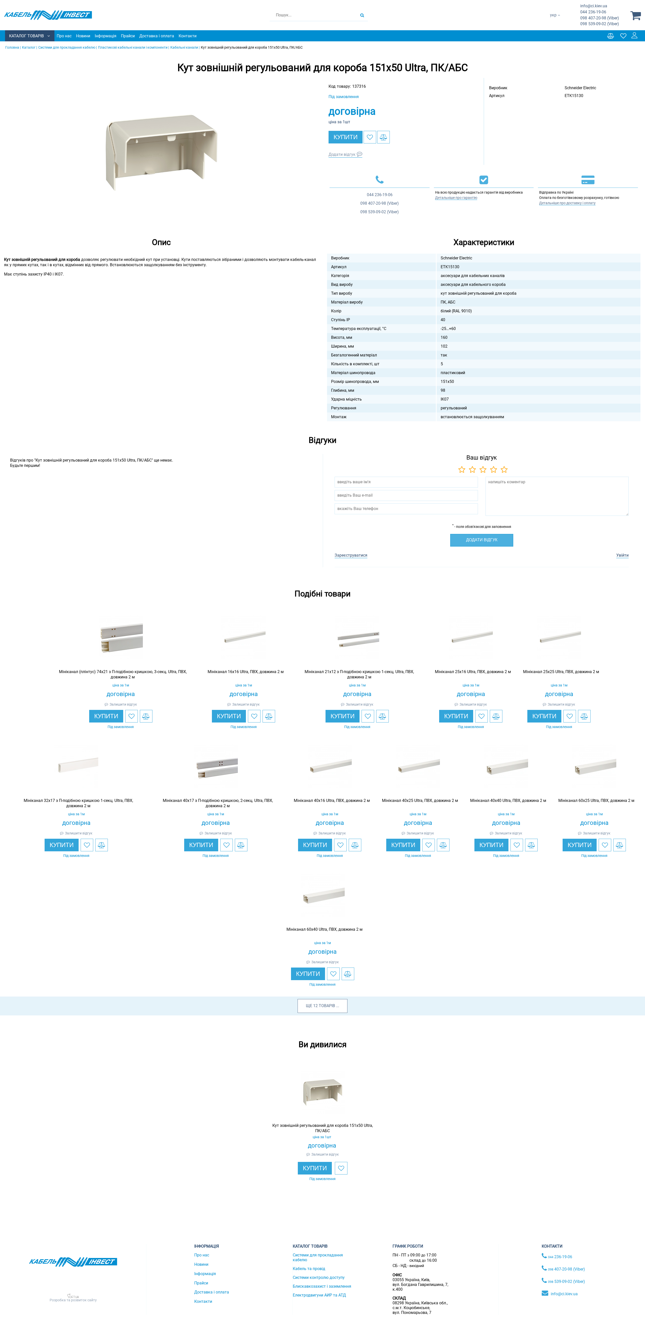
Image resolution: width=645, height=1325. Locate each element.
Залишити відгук (123, 704)
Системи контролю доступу (319, 1277)
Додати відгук (342, 154)
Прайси (128, 36)
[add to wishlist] (370, 137)
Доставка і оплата (156, 36)
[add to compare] (383, 137)
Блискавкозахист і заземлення (322, 1286)
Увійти (622, 555)
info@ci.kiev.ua (564, 1293)
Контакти (188, 36)
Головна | (13, 47)
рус (553, 20)
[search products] (362, 15)
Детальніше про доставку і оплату (567, 203)
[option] (161, 152)
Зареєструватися (351, 555)
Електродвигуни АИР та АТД (319, 1295)
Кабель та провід (309, 1268)
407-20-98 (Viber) (599, 18)
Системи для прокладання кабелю (318, 1257)
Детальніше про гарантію (456, 198)
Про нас (64, 36)
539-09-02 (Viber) (599, 23)
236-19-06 (593, 12)
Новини (83, 36)
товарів (327, 1005)
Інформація (105, 36)
